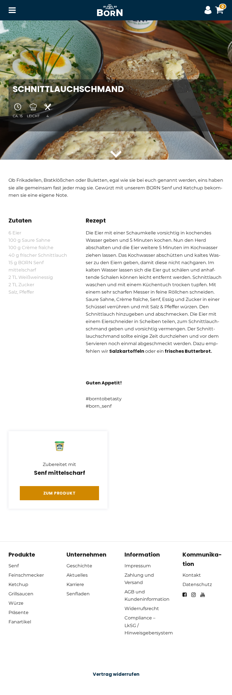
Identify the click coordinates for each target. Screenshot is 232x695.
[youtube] (202, 595)
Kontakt (191, 575)
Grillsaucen (20, 593)
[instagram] (193, 595)
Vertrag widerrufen (116, 674)
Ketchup (18, 584)
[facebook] (184, 595)
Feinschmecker (26, 575)
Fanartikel (19, 622)
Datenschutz (197, 584)
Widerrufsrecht (141, 608)
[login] (209, 10)
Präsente (18, 612)
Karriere (75, 584)
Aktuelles (77, 575)
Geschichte (79, 565)
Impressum (137, 565)
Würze (15, 603)
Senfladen (78, 593)
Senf (13, 565)
